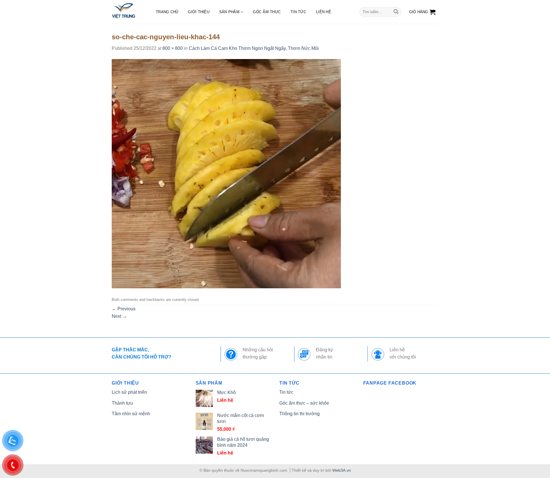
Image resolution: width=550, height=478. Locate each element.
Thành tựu (122, 403)
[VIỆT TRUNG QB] (128, 12)
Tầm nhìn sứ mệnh (131, 413)
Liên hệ (323, 12)
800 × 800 (172, 48)
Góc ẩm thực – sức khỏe (304, 403)
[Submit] (396, 12)
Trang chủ (167, 12)
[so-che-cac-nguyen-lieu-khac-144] (226, 173)
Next (119, 316)
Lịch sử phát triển (129, 392)
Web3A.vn (341, 470)
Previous (123, 308)
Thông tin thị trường (299, 413)
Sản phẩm (229, 12)
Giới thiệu (198, 12)
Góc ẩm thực (267, 12)
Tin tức (298, 12)
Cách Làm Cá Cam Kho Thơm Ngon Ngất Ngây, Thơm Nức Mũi (254, 48)
